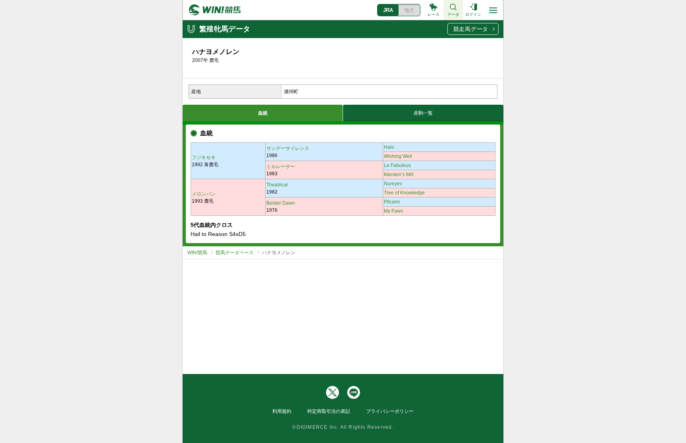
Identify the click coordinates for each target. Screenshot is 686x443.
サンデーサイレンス (287, 148)
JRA (388, 10)
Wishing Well (398, 156)
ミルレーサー (280, 166)
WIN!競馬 (197, 252)
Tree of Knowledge (404, 193)
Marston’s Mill (399, 174)
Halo (389, 147)
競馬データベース (235, 252)
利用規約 (281, 411)
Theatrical (277, 185)
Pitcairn (392, 202)
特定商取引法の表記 (328, 411)
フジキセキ (204, 157)
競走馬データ (470, 29)
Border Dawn (280, 203)
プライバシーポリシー (390, 411)
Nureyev (393, 183)
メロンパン (204, 194)
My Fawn (393, 211)
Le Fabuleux (397, 165)
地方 (409, 10)
